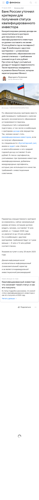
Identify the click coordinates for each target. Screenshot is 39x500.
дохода (16, 131)
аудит (12, 146)
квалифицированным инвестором (16, 137)
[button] (19, 94)
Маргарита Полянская (17, 77)
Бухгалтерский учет (27, 143)
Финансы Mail (19, 8)
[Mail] (7, 2)
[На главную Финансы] (14, 2)
